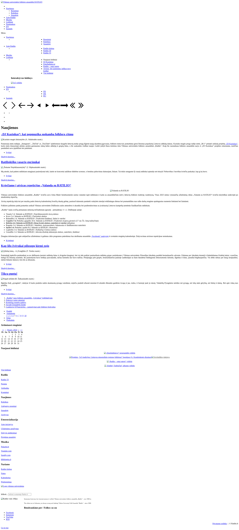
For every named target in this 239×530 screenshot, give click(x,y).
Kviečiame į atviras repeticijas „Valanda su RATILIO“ (36, 185)
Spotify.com (5, 455)
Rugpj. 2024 (12, 330)
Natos (3, 473)
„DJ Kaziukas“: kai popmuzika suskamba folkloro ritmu (37, 134)
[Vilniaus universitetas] (12, 486)
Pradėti (9, 311)
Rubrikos (4, 402)
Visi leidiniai (6, 370)
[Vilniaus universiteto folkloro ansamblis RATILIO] (21, 2)
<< (3, 330)
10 (25, 316)
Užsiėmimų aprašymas (10, 429)
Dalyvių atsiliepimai (9, 433)
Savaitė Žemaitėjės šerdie (16, 305)
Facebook (10, 513)
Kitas (8, 318)
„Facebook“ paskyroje (100, 236)
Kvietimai (10, 240)
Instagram (10, 515)
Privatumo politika (219, 524)
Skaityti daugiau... (8, 157)
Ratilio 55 (5, 380)
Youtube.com (6, 451)
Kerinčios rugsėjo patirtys (16, 302)
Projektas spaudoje (8, 437)
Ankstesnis (10, 313)
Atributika (5, 388)
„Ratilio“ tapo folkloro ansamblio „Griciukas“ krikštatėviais (29, 298)
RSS (8, 519)
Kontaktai (5, 392)
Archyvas (5, 415)
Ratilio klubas (6, 469)
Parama (4, 384)
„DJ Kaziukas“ (232, 144)
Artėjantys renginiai (8, 406)
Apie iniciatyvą (7, 424)
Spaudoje (4, 410)
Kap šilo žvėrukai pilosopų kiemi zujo (25, 245)
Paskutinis (10, 320)
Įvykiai (8, 152)
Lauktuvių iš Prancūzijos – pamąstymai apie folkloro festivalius (31, 307)
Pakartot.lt (5, 447)
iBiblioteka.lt (6, 459)
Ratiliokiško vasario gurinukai (20, 162)
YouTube (9, 517)
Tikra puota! (9, 273)
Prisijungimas (6, 482)
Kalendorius (6, 478)
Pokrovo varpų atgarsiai (15, 300)
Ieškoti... (4, 494)
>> (21, 330)
